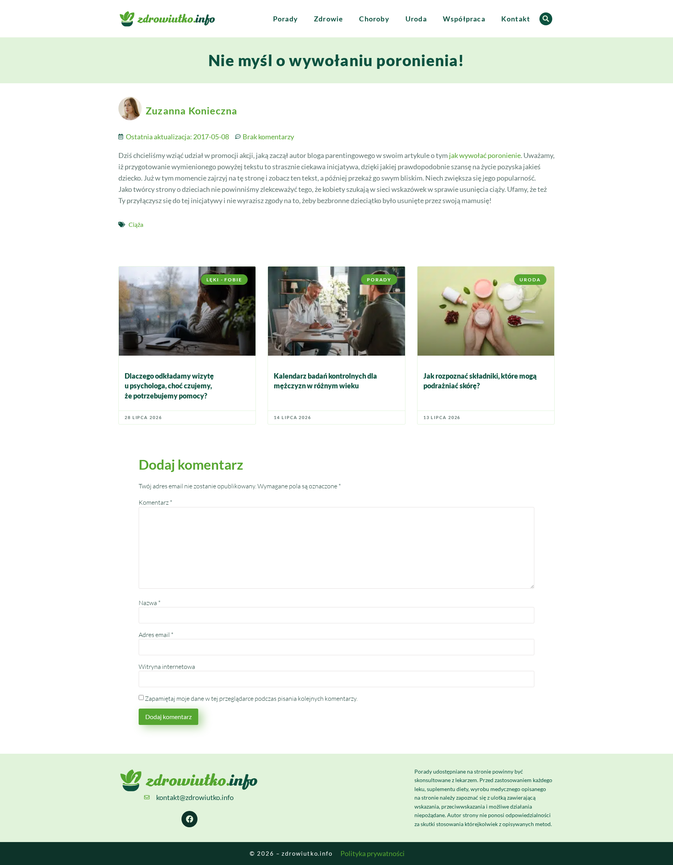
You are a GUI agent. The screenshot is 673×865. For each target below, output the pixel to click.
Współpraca (464, 18)
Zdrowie (328, 18)
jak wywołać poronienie (485, 155)
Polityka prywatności (372, 853)
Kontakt (515, 18)
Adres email (156, 635)
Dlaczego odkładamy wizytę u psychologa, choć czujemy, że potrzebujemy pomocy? (169, 386)
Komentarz (155, 502)
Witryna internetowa (167, 666)
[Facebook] (189, 819)
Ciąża (136, 224)
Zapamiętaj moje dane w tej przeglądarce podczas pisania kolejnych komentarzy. (251, 698)
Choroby (374, 18)
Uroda (416, 18)
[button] (545, 18)
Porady (285, 18)
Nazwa (149, 603)
